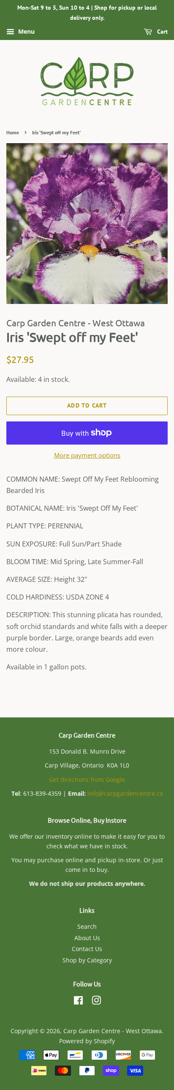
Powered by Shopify (87, 1041)
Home (12, 132)
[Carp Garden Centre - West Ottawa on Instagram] (96, 1002)
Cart (161, 31)
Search (87, 926)
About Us (87, 938)
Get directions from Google (87, 780)
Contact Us (87, 949)
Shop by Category (87, 960)
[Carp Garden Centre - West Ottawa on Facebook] (78, 1002)
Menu (25, 31)
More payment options (87, 455)
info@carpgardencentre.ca (125, 793)
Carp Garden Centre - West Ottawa (112, 1031)
